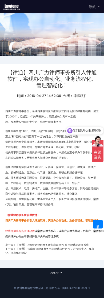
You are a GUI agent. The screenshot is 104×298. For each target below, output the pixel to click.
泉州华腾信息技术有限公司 (33, 287)
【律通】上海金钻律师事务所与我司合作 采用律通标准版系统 (52, 244)
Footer (53, 273)
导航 (92, 7)
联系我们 (97, 225)
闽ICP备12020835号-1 (76, 287)
